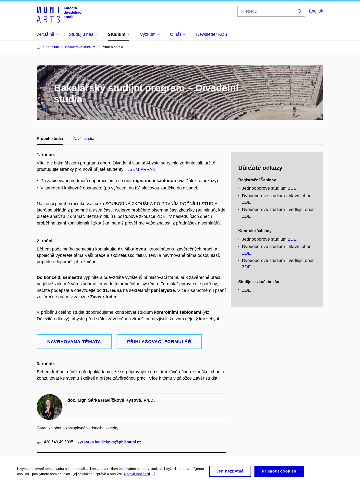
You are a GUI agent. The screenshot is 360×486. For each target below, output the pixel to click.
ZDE (160, 216)
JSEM (133, 169)
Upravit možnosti (137, 474)
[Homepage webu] (60, 14)
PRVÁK (147, 169)
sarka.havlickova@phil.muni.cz (112, 442)
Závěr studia (83, 139)
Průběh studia (50, 139)
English (316, 11)
